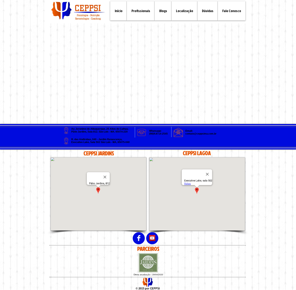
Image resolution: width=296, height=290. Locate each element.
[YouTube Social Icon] (152, 238)
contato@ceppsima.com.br (200, 133)
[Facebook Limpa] (139, 238)
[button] (163, 11)
